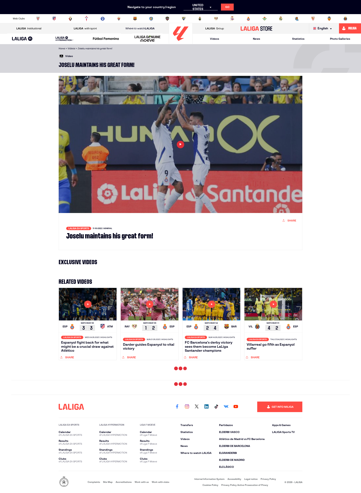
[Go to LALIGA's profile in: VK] (226, 461)
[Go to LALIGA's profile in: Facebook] (177, 461)
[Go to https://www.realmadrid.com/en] (281, 18)
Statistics (298, 38)
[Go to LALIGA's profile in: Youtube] (235, 461)
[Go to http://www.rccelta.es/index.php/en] (86, 18)
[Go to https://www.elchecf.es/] (119, 18)
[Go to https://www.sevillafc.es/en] (313, 18)
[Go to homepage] (180, 42)
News (256, 38)
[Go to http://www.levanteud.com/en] (167, 18)
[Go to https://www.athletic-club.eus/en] (38, 18)
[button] (22, 39)
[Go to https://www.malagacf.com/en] (184, 18)
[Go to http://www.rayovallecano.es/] (216, 18)
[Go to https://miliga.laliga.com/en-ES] (350, 28)
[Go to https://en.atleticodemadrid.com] (54, 18)
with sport (85, 28)
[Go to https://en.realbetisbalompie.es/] (264, 18)
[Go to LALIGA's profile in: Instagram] (187, 461)
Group (214, 28)
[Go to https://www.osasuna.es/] (70, 18)
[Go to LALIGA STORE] (257, 28)
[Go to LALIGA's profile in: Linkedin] (206, 461)
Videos (214, 38)
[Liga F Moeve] (106, 38)
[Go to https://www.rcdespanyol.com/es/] (248, 18)
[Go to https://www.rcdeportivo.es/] (232, 18)
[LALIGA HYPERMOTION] (64, 38)
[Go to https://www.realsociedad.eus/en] (297, 18)
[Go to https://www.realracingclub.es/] (200, 18)
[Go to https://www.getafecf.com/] (151, 18)
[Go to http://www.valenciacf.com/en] (329, 18)
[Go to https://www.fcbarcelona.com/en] (135, 18)
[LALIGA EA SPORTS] (22, 38)
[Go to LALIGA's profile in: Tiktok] (216, 461)
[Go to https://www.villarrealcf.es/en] (345, 18)
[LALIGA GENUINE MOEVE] (147, 38)
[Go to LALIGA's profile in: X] (196, 461)
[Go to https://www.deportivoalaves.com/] (102, 18)
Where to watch (140, 28)
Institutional (28, 28)
